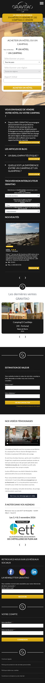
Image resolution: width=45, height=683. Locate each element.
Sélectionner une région (15, 67)
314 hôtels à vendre (19, 17)
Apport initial (10, 76)
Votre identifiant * (7, 622)
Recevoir (22, 597)
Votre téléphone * (10, 393)
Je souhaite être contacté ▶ (29, 142)
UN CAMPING (15, 53)
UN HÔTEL (23, 49)
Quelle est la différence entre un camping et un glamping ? (23, 168)
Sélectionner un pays (14, 58)
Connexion (22, 639)
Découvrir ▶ (33, 268)
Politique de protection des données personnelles (16, 664)
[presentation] (19, 277)
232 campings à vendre (24, 18)
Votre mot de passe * (8, 630)
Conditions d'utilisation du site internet (13, 676)
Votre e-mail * (9, 384)
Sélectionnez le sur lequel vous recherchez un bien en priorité (23, 201)
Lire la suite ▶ (34, 159)
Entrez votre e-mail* (8, 588)
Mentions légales (7, 659)
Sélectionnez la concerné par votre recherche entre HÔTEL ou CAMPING (22, 191)
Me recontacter (22, 403)
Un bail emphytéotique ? (23, 155)
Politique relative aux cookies (10, 670)
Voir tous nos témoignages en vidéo (22, 496)
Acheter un (22, 88)
